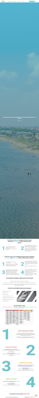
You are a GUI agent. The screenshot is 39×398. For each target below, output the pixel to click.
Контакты (23, 1)
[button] (32, 1)
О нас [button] (21, 1)
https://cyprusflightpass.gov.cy (10, 263)
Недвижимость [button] (9, 1)
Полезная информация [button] (14, 1)
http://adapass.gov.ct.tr (13, 248)
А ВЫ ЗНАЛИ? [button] (18, 1)
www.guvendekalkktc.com (28, 247)
